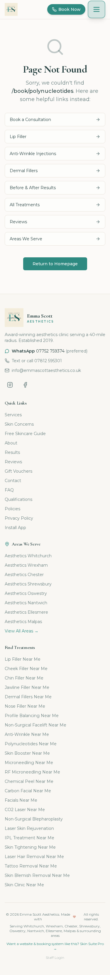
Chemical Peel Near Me (29, 781)
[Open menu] (96, 9)
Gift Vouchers (18, 471)
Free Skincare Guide (25, 433)
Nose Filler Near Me (25, 706)
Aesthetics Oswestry (26, 593)
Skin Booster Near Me (27, 753)
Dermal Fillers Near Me (28, 696)
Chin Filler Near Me (24, 678)
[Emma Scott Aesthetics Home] (11, 9)
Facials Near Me (21, 800)
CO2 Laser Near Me (25, 809)
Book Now (69, 9)
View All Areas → (21, 631)
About (11, 443)
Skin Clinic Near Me (24, 884)
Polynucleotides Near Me (31, 743)
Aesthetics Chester (24, 574)
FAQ (9, 490)
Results (12, 452)
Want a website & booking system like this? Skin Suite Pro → (55, 946)
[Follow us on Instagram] (10, 385)
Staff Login (55, 957)
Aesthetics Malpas (23, 621)
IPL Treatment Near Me (29, 837)
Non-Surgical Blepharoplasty (34, 819)
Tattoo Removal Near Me (31, 866)
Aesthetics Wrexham (26, 565)
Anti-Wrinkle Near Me (27, 734)
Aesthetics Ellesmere (26, 612)
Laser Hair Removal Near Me (34, 856)
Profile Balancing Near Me (32, 715)
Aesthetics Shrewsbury (28, 584)
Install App (15, 527)
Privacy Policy (19, 518)
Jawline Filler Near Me (27, 687)
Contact (13, 480)
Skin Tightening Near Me (30, 847)
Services (13, 414)
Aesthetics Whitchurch (28, 555)
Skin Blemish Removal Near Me (37, 875)
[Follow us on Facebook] (25, 385)
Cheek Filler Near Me (26, 668)
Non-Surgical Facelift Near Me (35, 725)
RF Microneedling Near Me (32, 772)
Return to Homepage (55, 263)
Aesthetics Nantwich (26, 602)
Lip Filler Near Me (22, 659)
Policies (12, 508)
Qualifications (18, 499)
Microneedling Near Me (29, 762)
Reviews (13, 461)
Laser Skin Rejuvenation (29, 828)
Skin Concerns (19, 424)
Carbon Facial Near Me (28, 790)
